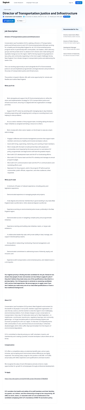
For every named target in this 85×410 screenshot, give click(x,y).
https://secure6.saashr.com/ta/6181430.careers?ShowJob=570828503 (26, 379)
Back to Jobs (7, 9)
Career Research (18, 2)
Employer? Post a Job (32, 2)
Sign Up (79, 2)
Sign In (71, 2)
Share (20, 21)
